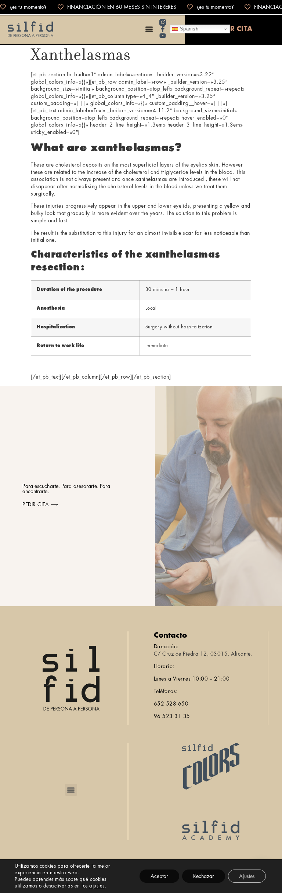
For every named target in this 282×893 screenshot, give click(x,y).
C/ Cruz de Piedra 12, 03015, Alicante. (203, 653)
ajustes (97, 885)
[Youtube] (162, 35)
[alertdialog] (141, 7)
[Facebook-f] (162, 29)
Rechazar (203, 876)
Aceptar (159, 876)
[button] (149, 29)
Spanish (188, 29)
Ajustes (247, 876)
